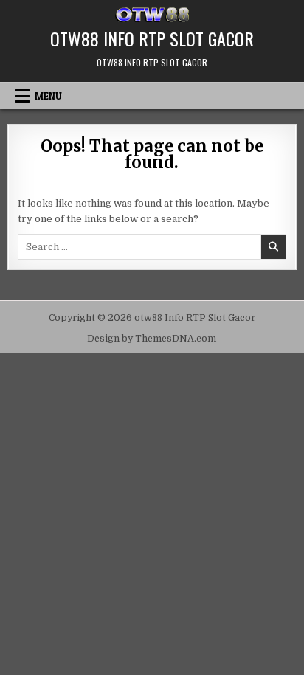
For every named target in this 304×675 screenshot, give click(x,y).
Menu (48, 96)
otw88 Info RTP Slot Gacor (152, 38)
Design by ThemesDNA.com (151, 338)
